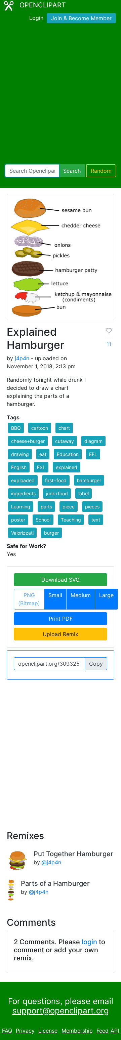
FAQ (7, 1030)
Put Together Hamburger (73, 854)
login (89, 942)
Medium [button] (81, 595)
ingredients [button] (23, 493)
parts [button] (46, 506)
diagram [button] (93, 441)
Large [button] (106, 595)
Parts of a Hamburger (55, 883)
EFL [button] (93, 454)
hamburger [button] (89, 480)
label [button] (83, 493)
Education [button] (68, 454)
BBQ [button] (16, 428)
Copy (96, 663)
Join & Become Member (81, 18)
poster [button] (18, 520)
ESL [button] (41, 467)
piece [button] (69, 506)
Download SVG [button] (60, 579)
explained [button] (66, 467)
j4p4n (22, 358)
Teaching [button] (71, 520)
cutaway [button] (64, 441)
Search (72, 170)
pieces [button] (92, 506)
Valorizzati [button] (22, 533)
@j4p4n (51, 862)
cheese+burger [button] (28, 441)
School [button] (43, 520)
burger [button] (51, 533)
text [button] (95, 520)
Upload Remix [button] (60, 634)
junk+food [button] (57, 493)
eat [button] (42, 454)
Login (36, 17)
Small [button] (55, 595)
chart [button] (64, 428)
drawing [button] (20, 454)
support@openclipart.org (60, 1010)
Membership (77, 1030)
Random (101, 170)
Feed (102, 1030)
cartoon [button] (39, 428)
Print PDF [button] (61, 618)
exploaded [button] (23, 480)
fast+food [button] (56, 480)
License (47, 1030)
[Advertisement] (60, 95)
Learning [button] (20, 506)
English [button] (19, 467)
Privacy (25, 1030)
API (115, 1030)
